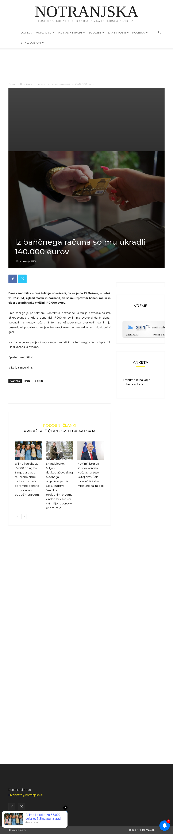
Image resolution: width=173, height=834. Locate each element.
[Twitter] (22, 279)
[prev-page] (17, 516)
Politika (138, 32)
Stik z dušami (30, 42)
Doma (12, 84)
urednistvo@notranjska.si (25, 795)
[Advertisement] (86, 119)
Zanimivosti (117, 32)
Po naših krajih (70, 32)
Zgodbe (94, 32)
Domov (26, 32)
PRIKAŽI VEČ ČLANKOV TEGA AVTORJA (60, 431)
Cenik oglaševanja (141, 830)
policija (39, 380)
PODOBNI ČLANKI (59, 425)
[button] (159, 33)
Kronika (25, 84)
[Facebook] (12, 279)
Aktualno (43, 32)
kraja (27, 380)
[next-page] (24, 516)
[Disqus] (59, 592)
